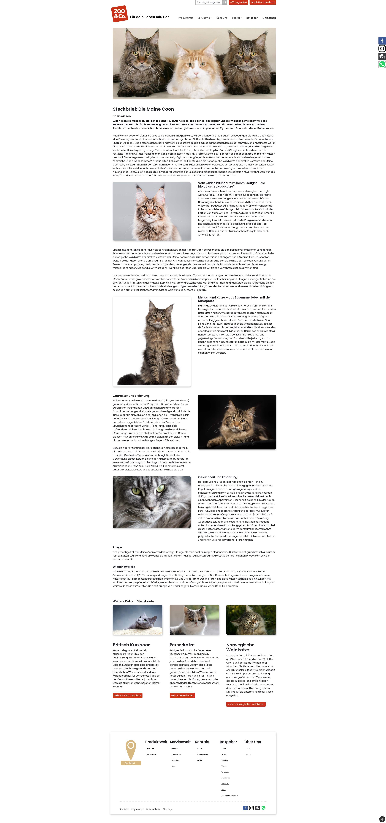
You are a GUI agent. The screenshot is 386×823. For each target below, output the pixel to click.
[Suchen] (225, 2)
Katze (223, 754)
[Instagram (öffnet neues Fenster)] (251, 808)
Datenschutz (153, 809)
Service (174, 748)
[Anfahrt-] (130, 753)
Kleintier (224, 760)
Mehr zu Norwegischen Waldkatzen (246, 704)
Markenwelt (151, 754)
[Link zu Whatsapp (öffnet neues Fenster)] (382, 64)
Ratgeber (252, 18)
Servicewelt (205, 18)
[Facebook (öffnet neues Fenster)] (245, 808)
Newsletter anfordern (262, 2)
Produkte (150, 748)
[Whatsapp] (263, 808)
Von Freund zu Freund (230, 795)
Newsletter (176, 760)
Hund (223, 748)
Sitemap (167, 809)
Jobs (248, 748)
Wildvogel (225, 772)
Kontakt (237, 18)
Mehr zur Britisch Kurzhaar (127, 695)
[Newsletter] (257, 808)
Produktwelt (185, 18)
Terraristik (225, 784)
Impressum (137, 809)
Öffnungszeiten (238, 2)
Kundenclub (176, 754)
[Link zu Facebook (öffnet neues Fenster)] (382, 41)
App (173, 766)
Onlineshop (269, 18)
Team (248, 754)
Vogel (223, 766)
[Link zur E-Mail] (382, 56)
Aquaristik (225, 778)
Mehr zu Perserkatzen (182, 695)
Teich (223, 790)
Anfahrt (199, 760)
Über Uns (221, 18)
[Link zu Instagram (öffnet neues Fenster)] (382, 48)
